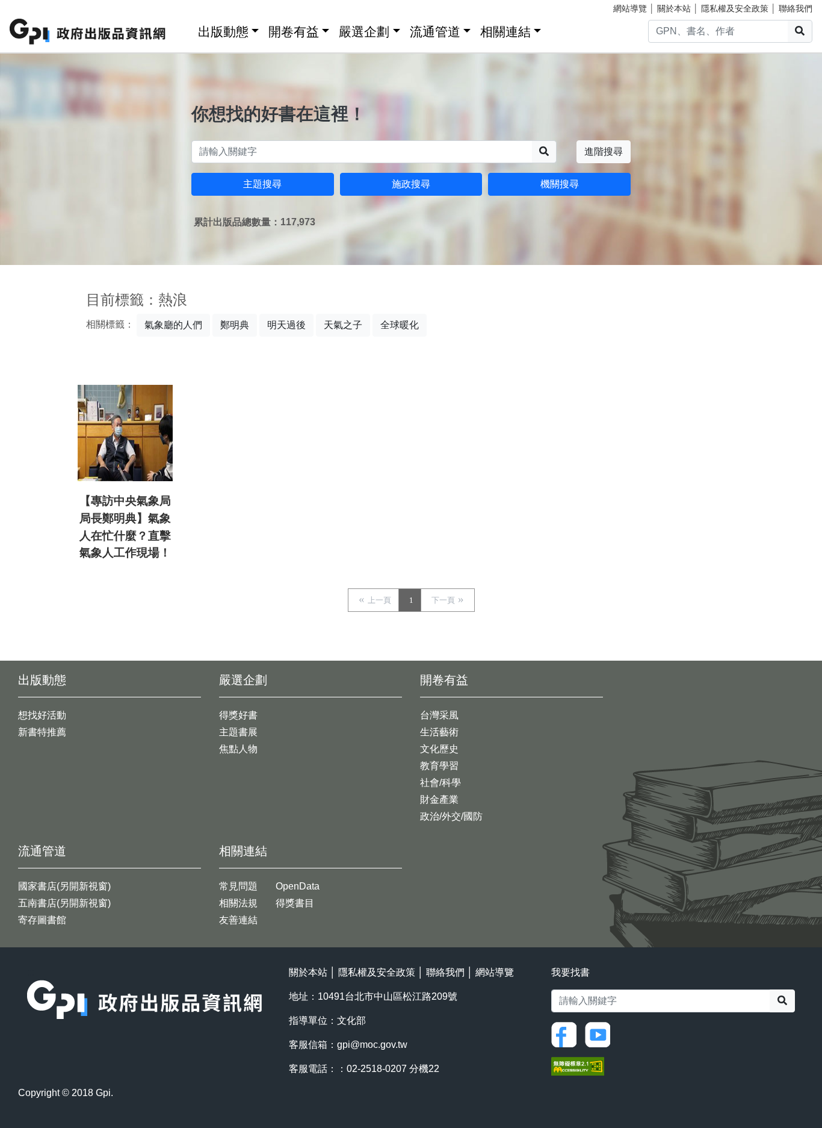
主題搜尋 (262, 184)
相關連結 (505, 32)
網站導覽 (630, 8)
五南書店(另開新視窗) (64, 903)
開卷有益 (293, 32)
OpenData (298, 886)
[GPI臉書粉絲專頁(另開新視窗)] (567, 1034)
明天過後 (286, 325)
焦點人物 (238, 749)
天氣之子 (343, 325)
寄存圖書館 (42, 920)
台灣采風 (439, 715)
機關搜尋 (559, 184)
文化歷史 (439, 749)
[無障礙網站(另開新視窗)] (577, 1065)
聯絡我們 (795, 8)
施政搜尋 (411, 184)
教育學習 (439, 766)
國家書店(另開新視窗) (64, 886)
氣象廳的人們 (173, 325)
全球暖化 (399, 325)
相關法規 (238, 903)
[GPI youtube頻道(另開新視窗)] (600, 1034)
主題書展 (238, 732)
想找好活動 (42, 715)
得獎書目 (295, 903)
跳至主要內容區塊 (33, 6)
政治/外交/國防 (451, 816)
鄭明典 (234, 325)
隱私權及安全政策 (734, 8)
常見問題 (238, 886)
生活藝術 (439, 732)
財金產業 (439, 799)
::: (184, 29)
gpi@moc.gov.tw (372, 1044)
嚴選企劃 (364, 32)
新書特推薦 (42, 732)
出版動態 (223, 32)
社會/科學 (440, 782)
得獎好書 (238, 715)
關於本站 (674, 8)
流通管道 (435, 32)
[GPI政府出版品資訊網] (88, 32)
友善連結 (238, 920)
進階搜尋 (603, 151)
